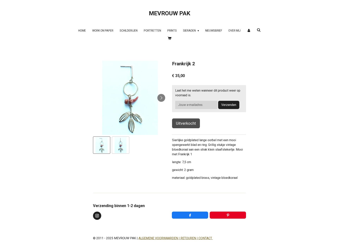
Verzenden (228, 105)
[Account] (249, 31)
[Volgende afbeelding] (161, 98)
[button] (101, 145)
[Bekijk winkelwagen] (169, 38)
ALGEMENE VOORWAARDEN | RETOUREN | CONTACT (176, 238)
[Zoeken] (259, 30)
